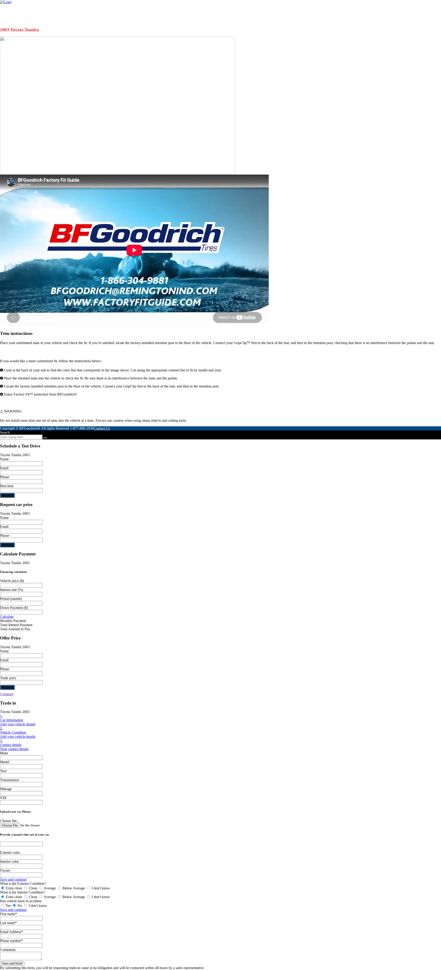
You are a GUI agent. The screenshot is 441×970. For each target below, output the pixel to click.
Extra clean (14, 888)
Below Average (74, 888)
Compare (6, 694)
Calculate (7, 617)
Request (7, 495)
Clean (33, 888)
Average (50, 888)
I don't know (100, 888)
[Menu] (414, 8)
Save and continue (13, 879)
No (20, 906)
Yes (8, 906)
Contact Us (102, 428)
